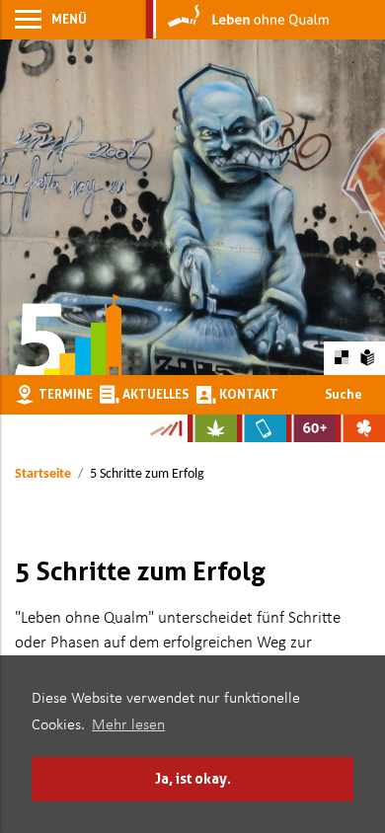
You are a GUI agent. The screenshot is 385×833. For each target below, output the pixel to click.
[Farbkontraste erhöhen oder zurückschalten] (341, 358)
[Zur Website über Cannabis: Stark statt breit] (212, 428)
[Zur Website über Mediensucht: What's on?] (261, 428)
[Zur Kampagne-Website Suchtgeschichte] (165, 428)
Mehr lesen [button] (128, 725)
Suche (343, 394)
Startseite (43, 474)
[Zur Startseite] (237, 19)
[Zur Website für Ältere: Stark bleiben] (311, 428)
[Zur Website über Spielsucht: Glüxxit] (360, 428)
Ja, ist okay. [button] (193, 778)
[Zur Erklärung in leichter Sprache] (367, 357)
